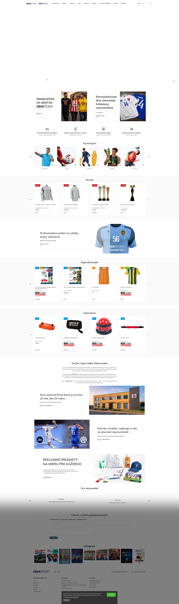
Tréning (89, 168)
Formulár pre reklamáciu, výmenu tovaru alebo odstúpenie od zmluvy (74, 585)
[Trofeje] (67, 156)
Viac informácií (74, 597)
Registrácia (35, 583)
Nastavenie (66, 600)
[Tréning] (89, 156)
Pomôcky (44, 168)
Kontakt (35, 589)
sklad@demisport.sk (120, 572)
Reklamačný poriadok (66, 588)
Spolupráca (35, 585)
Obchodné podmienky (66, 580)
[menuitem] (55, 3)
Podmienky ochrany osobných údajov (69, 583)
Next (148, 156)
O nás (34, 580)
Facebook (55, 572)
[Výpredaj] (112, 156)
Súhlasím (111, 594)
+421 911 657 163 (140, 572)
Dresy (134, 168)
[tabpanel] (46, 199)
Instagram (59, 572)
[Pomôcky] (44, 156)
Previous (31, 156)
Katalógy (35, 587)
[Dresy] (134, 156)
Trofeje (67, 168)
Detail (36, 212)
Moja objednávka (37, 591)
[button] (3, 47)
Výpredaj (112, 168)
